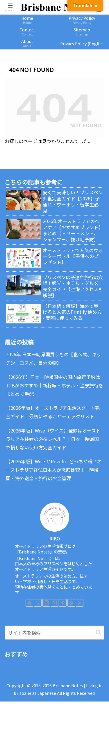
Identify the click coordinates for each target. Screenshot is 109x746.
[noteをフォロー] (54, 603)
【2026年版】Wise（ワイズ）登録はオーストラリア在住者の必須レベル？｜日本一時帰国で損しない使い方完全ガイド (53, 439)
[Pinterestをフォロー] (63, 603)
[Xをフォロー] (38, 603)
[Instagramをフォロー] (46, 603)
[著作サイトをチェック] (29, 603)
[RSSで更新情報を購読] (79, 603)
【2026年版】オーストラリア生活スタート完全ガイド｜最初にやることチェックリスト (53, 412)
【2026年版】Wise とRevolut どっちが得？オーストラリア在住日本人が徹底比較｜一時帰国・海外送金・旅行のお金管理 (54, 470)
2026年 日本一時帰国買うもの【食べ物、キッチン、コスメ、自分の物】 (53, 358)
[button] (98, 632)
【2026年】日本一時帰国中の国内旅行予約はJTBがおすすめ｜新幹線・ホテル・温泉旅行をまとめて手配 (54, 385)
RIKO (54, 538)
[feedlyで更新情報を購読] (71, 603)
